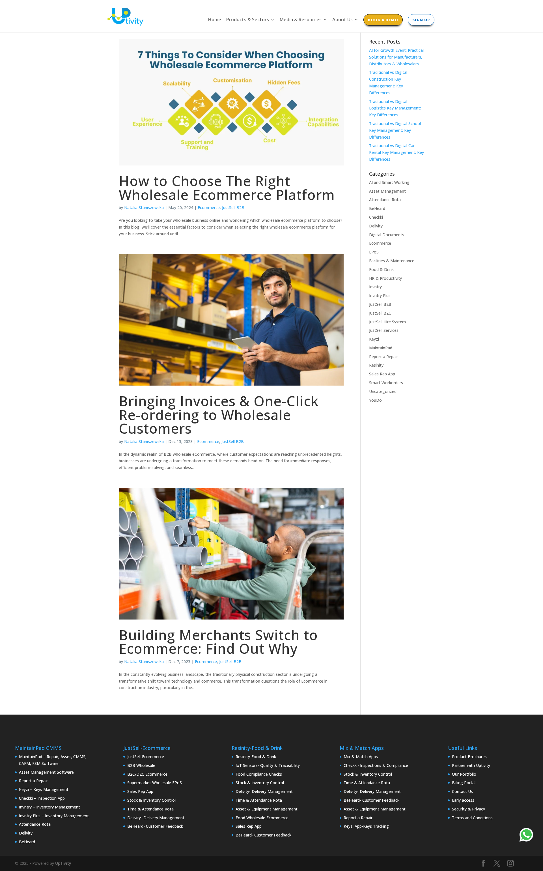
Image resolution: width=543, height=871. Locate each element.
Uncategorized (383, 391)
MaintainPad (380, 347)
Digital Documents (386, 234)
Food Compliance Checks (259, 774)
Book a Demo (383, 19)
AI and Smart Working (389, 182)
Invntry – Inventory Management (49, 807)
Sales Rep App (382, 374)
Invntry (375, 286)
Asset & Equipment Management (267, 809)
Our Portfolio (464, 774)
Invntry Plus (380, 295)
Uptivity (63, 863)
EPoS (374, 252)
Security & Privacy (468, 809)
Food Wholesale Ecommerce (262, 817)
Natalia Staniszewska (144, 207)
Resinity (376, 365)
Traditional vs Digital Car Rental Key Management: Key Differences (396, 152)
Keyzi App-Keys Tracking (366, 826)
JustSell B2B (233, 207)
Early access (463, 800)
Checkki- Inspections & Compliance (376, 765)
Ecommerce (209, 207)
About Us (342, 20)
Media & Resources (301, 20)
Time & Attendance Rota (150, 809)
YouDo (375, 400)
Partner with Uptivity (471, 765)
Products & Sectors (247, 20)
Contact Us (462, 791)
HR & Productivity (385, 278)
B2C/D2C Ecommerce (147, 774)
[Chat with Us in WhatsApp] (526, 836)
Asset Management (387, 191)
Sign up (421, 19)
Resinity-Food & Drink (256, 756)
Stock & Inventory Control (151, 800)
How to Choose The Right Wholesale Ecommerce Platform (227, 187)
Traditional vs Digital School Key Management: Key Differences (395, 130)
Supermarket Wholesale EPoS (154, 782)
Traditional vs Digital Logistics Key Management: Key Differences (395, 108)
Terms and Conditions (472, 817)
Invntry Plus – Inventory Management (54, 815)
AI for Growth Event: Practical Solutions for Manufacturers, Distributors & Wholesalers (396, 57)
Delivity (376, 226)
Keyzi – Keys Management (43, 789)
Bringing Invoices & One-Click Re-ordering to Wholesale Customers (219, 415)
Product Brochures (469, 756)
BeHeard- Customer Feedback (155, 826)
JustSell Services (383, 330)
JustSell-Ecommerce (145, 756)
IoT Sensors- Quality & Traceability (268, 765)
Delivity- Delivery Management (155, 817)
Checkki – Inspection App (42, 798)
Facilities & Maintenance (391, 260)
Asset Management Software (46, 772)
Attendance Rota (385, 199)
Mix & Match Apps (361, 756)
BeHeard (377, 208)
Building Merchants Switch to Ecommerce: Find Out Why (218, 641)
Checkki (376, 217)
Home (214, 20)
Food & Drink (381, 269)
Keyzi (374, 339)
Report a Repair (383, 356)
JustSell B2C (380, 313)
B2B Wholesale (141, 765)
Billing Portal (463, 782)
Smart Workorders (386, 382)
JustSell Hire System (387, 321)
